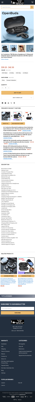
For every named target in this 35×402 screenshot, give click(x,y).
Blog (2, 370)
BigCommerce (28, 392)
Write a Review (4, 59)
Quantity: (4, 84)
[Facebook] (2, 103)
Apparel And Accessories (25, 355)
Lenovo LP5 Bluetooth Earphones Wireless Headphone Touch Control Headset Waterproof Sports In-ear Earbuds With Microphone (17, 155)
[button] (17, 98)
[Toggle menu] (2, 2)
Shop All (21, 346)
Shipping (3, 349)
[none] (17, 27)
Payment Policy (5, 365)
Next (33, 272)
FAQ (2, 346)
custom (3, 382)
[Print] (8, 103)
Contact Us (4, 356)
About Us (3, 358)
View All (20, 382)
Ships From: (7, 77)
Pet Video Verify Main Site (7, 368)
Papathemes (22, 394)
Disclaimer (3, 344)
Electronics (21, 349)
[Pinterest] (14, 103)
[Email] (5, 103)
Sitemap (3, 373)
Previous (1, 272)
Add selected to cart (17, 123)
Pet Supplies (22, 344)
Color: (6, 70)
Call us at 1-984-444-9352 (17, 330)
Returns (3, 354)
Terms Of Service (5, 351)
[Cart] (32, 2)
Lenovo (3, 385)
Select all (5, 123)
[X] (11, 103)
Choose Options (26, 130)
